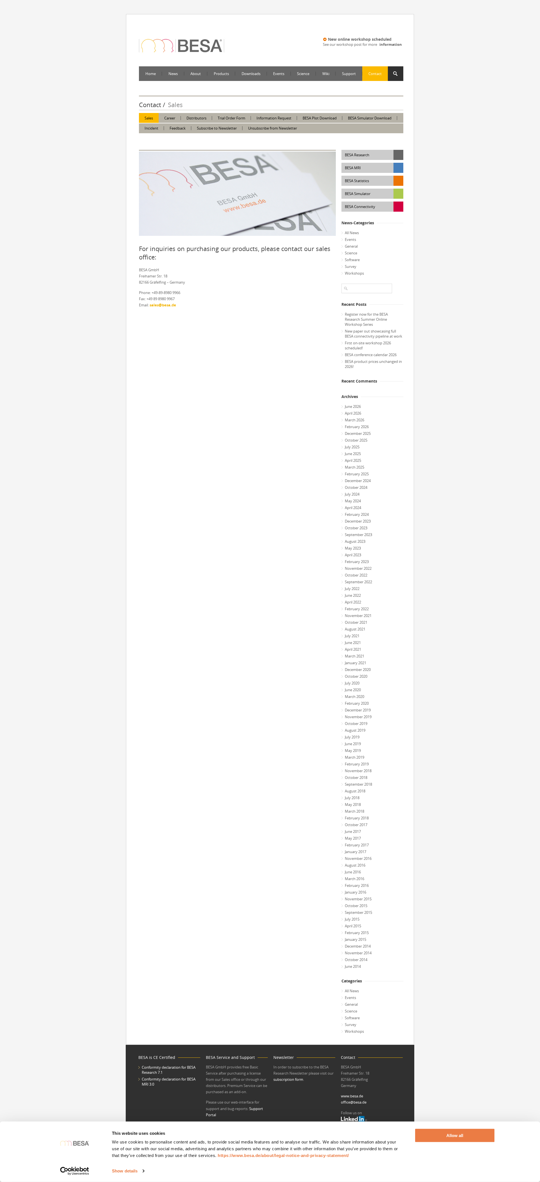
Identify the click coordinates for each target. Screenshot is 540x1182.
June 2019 (353, 743)
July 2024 (352, 494)
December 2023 (358, 521)
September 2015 (358, 912)
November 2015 (358, 898)
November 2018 (358, 770)
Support (349, 73)
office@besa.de (353, 1102)
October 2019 (356, 723)
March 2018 (354, 811)
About (195, 73)
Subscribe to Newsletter (217, 128)
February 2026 (357, 426)
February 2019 (357, 764)
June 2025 (353, 453)
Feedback (178, 128)
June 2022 (353, 595)
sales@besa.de (163, 305)
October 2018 (356, 777)
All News (352, 232)
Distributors (196, 118)
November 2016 (358, 858)
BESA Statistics (357, 180)
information (390, 44)
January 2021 (355, 662)
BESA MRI (353, 167)
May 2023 (353, 548)
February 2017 (357, 844)
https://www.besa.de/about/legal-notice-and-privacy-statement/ (283, 1155)
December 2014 (358, 946)
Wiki (325, 73)
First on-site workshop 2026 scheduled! (368, 345)
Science (303, 73)
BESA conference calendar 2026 (371, 354)
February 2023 (357, 561)
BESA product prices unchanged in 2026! (373, 364)
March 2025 (354, 467)
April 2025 (353, 460)
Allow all (454, 1135)
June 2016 (353, 871)
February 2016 (357, 885)
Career (169, 118)
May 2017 (353, 838)
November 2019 (358, 716)
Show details (125, 1171)
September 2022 (358, 581)
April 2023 (353, 554)
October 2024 (356, 487)
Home (150, 73)
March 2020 (354, 696)
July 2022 (352, 588)
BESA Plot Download (320, 118)
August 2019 (355, 730)
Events (278, 73)
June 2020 (353, 689)
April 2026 (353, 413)
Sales (149, 118)
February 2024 (357, 514)
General (351, 246)
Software (352, 259)
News (173, 73)
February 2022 (357, 608)
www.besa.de (352, 1096)
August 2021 (355, 629)
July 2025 (352, 446)
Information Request (273, 118)
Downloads (251, 73)
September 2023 (358, 534)
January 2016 (355, 892)
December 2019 (358, 710)
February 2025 (357, 473)
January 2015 (355, 939)
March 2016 (354, 878)
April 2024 (353, 507)
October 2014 (356, 959)
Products (221, 73)
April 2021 (353, 649)
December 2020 (358, 669)
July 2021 (352, 635)
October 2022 (356, 575)
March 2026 (354, 419)
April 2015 (353, 925)
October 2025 (356, 440)
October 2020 (356, 676)
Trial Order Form (231, 118)
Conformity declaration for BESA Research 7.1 (168, 1070)
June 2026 (353, 406)
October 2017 (356, 824)
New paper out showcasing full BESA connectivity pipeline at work (373, 334)
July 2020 (352, 683)
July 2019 (352, 737)
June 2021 (353, 642)
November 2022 (358, 568)
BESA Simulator (357, 193)
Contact (375, 73)
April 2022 (353, 602)
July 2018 (352, 797)
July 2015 (352, 919)
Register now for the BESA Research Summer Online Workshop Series (366, 319)
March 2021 (354, 656)
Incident (151, 128)
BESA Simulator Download (370, 118)
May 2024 (353, 500)
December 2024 (358, 480)
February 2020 (357, 703)
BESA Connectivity (360, 206)
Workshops (354, 273)
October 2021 (356, 622)
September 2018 (358, 784)
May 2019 (353, 750)
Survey (350, 266)
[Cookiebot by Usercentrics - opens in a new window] (74, 1171)
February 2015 (357, 932)
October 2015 (356, 905)
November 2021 (358, 615)
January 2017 (355, 851)
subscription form (288, 1079)
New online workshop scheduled (360, 39)
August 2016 (355, 865)
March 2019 (354, 757)
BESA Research (357, 154)
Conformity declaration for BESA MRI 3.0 (168, 1082)
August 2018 (355, 791)
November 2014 (358, 952)
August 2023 (355, 541)
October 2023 (356, 527)
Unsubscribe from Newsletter (272, 128)
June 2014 (353, 966)
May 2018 (353, 804)
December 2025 (358, 433)
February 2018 (357, 818)
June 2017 (353, 831)
